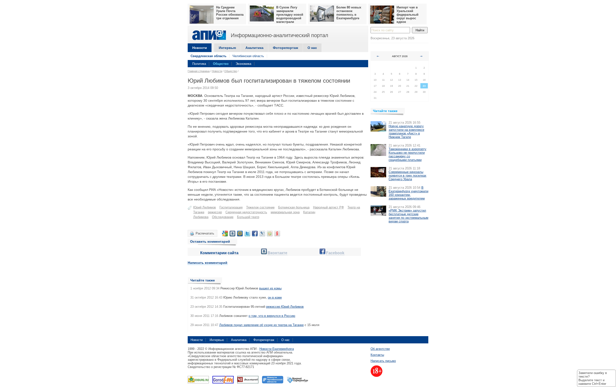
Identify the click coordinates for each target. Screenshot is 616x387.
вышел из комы (270, 288)
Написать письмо (383, 361)
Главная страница (199, 71)
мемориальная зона (285, 212)
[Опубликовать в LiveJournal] (262, 233)
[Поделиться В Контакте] (232, 233)
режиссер (215, 212)
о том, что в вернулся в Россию (272, 316)
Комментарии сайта (219, 253)
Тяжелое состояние (260, 207)
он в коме (275, 297)
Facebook (335, 253)
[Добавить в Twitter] (247, 233)
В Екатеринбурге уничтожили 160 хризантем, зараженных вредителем (408, 193)
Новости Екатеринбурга (276, 349)
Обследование (222, 217)
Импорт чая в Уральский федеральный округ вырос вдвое (407, 15)
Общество (221, 64)
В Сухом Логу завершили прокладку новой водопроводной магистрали (289, 15)
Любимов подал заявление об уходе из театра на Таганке (261, 325)
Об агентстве (380, 349)
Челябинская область (248, 56)
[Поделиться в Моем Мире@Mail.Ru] (240, 233)
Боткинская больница (293, 207)
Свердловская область (208, 56)
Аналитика (254, 48)
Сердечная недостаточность (246, 212)
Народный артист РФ (328, 207)
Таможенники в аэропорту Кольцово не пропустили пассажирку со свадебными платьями (407, 154)
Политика (199, 64)
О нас (312, 48)
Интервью (227, 48)
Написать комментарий (207, 263)
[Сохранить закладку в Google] (225, 233)
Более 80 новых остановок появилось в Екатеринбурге (348, 13)
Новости (199, 48)
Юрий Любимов (204, 207)
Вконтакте (277, 253)
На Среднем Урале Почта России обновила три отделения (230, 13)
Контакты (377, 355)
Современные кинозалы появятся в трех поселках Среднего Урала (407, 175)
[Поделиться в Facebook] (255, 233)
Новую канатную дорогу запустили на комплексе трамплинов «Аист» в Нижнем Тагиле (406, 131)
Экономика (243, 64)
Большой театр (248, 217)
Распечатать (205, 233)
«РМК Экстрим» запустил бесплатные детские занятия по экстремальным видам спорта (408, 216)
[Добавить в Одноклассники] (270, 233)
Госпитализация (231, 207)
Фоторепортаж (285, 48)
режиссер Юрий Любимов (285, 306)
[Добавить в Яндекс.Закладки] (277, 233)
